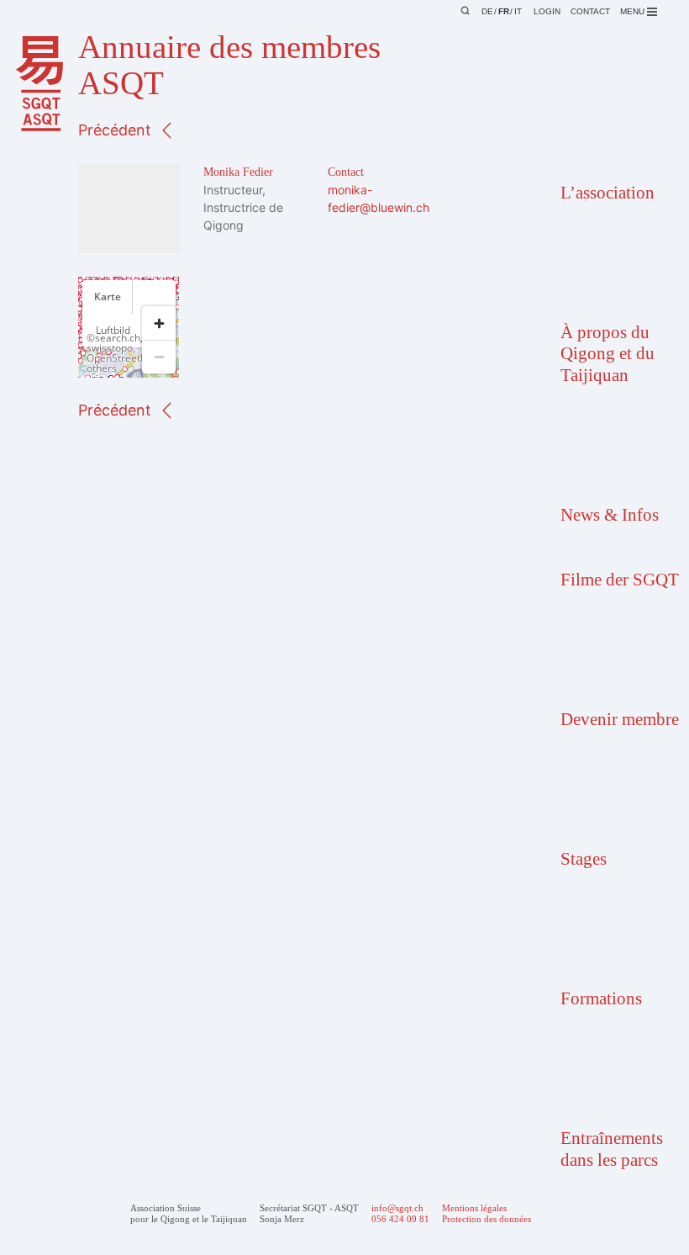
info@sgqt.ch (397, 1208)
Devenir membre (619, 719)
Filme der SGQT (619, 579)
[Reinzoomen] (159, 323)
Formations (601, 998)
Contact (590, 11)
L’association (607, 193)
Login (547, 11)
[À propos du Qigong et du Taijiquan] (617, 269)
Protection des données (486, 1219)
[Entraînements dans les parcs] (617, 1075)
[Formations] (617, 935)
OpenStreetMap (124, 358)
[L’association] (617, 130)
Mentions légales (474, 1208)
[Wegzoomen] (159, 356)
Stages (583, 859)
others (102, 368)
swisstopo (110, 348)
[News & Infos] (617, 452)
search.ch (117, 338)
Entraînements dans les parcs (611, 1148)
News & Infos (609, 515)
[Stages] (617, 796)
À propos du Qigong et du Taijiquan (607, 353)
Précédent (114, 130)
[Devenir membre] (617, 656)
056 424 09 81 (400, 1219)
